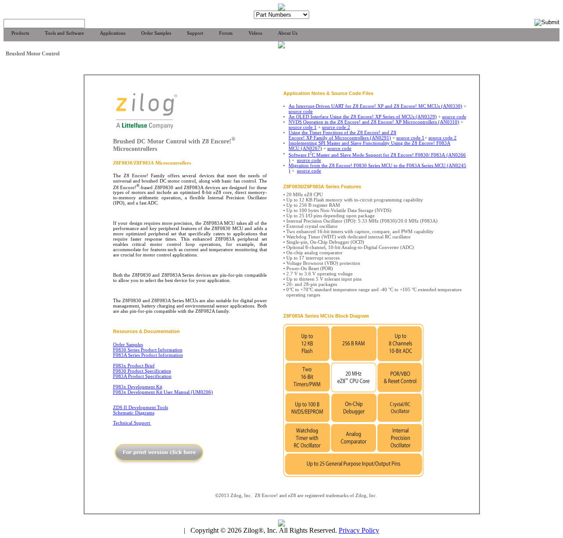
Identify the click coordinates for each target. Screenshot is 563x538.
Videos (255, 33)
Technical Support (132, 422)
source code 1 (303, 127)
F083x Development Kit (137, 386)
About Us (287, 33)
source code (301, 111)
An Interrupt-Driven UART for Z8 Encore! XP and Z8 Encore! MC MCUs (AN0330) (375, 106)
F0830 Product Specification (142, 370)
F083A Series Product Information (148, 355)
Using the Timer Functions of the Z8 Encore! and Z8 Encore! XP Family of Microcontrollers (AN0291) (342, 135)
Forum (226, 33)
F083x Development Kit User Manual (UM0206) (163, 392)
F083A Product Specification (142, 376)
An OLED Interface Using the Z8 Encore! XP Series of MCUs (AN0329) (363, 116)
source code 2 (336, 127)
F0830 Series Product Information (148, 349)
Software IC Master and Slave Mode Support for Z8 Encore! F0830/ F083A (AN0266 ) (377, 157)
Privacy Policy (359, 530)
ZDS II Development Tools (140, 407)
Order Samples (156, 33)
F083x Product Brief (134, 365)
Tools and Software (64, 33)
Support (195, 33)
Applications (112, 33)
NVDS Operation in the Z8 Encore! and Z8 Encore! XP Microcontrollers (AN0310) (374, 121)
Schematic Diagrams (133, 412)
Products (20, 33)
